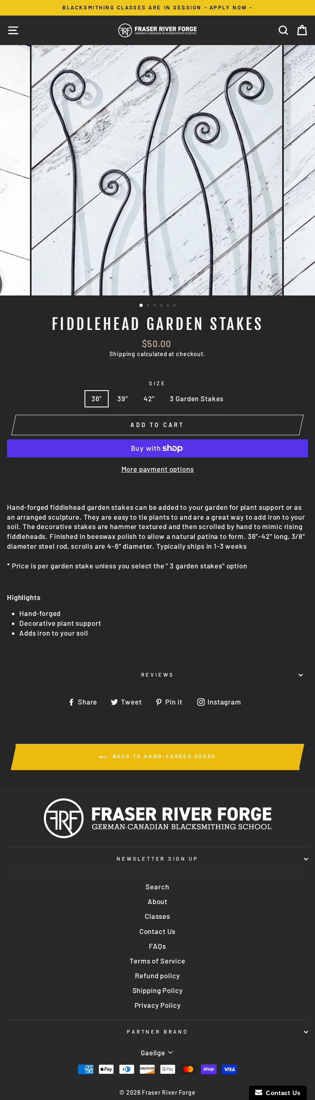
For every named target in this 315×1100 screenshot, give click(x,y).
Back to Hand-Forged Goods (163, 756)
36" (96, 398)
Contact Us (157, 931)
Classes (157, 916)
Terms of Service (157, 961)
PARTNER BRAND (157, 1031)
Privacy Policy (158, 1005)
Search (157, 886)
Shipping (122, 353)
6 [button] (175, 306)
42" (149, 398)
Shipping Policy (157, 990)
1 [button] (141, 306)
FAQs (157, 946)
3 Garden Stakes (197, 398)
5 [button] (169, 306)
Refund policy (157, 975)
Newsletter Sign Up (157, 858)
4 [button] (162, 306)
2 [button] (149, 306)
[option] (157, 7)
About (157, 901)
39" (122, 398)
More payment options (157, 469)
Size (157, 383)
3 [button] (155, 306)
